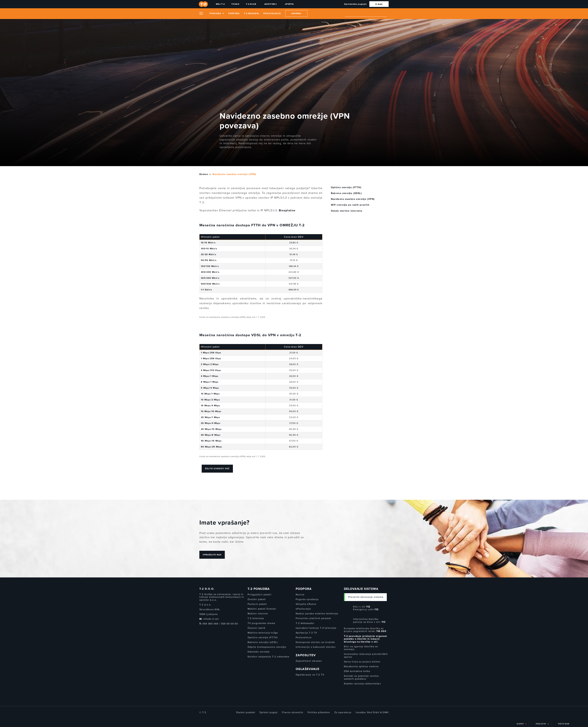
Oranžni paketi (257, 599)
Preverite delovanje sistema (365, 597)
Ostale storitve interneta (346, 210)
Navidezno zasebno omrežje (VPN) (353, 199)
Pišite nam (563, 724)
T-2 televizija (256, 618)
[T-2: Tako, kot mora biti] (204, 4)
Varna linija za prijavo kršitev (362, 661)
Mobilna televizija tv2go (263, 632)
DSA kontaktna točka (357, 671)
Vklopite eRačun (306, 604)
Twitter (205, 630)
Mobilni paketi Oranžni (262, 608)
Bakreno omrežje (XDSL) (346, 193)
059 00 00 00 (229, 623)
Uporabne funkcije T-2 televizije (316, 628)
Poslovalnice (272, 13)
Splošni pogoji (269, 712)
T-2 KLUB (251, 4)
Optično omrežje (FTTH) (346, 187)
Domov (203, 174)
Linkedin (217, 630)
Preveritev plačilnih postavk (313, 618)
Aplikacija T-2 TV (306, 632)
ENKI (386, 712)
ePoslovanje (303, 608)
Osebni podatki (245, 712)
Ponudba (215, 13)
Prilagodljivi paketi (259, 594)
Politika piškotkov (319, 712)
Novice (300, 594)
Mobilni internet (258, 613)
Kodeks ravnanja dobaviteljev (362, 683)
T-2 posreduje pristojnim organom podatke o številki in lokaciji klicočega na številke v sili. (365, 639)
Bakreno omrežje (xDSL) (263, 642)
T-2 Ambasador (305, 623)
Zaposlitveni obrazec (309, 661)
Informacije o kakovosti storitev (316, 647)
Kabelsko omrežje (259, 651)
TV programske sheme (261, 623)
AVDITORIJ (270, 4)
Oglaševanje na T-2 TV (310, 674)
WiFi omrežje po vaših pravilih (350, 205)
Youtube (211, 630)
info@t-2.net (211, 619)
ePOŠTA (289, 4)
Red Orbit (373, 712)
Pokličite (541, 724)
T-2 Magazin (251, 13)
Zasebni (296, 13)
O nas (379, 4)
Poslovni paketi (257, 604)
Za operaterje (342, 712)
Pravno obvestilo (292, 712)
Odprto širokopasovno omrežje (267, 647)
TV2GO (235, 4)
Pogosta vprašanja (307, 599)
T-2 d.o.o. (207, 588)
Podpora (234, 13)
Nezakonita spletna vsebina (361, 666)
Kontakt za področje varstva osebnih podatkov (361, 677)
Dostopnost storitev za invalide (315, 642)
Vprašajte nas (212, 554)
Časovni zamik (257, 628)
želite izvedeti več (217, 468)
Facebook (200, 630)
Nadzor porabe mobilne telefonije (317, 613)
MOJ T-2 (220, 4)
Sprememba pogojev (355, 4)
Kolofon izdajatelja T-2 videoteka (268, 656)
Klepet (520, 724)
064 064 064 (210, 623)
